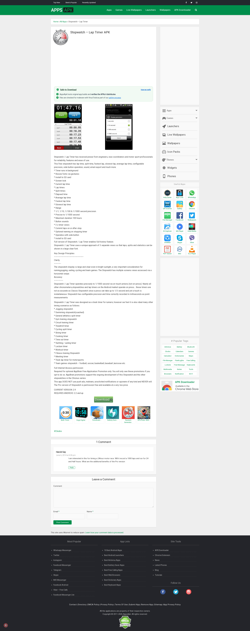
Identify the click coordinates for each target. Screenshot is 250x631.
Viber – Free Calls (60, 589)
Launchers (151, 10)
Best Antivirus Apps (112, 560)
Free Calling (191, 360)
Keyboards (191, 365)
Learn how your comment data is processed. (104, 532)
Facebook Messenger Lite (63, 594)
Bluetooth (191, 347)
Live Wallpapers (134, 10)
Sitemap (158, 605)
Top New (56, 3)
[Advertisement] (103, 64)
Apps (109, 10)
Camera (191, 351)
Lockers (168, 365)
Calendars (179, 351)
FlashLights (179, 360)
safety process (115, 98)
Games (119, 10)
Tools (191, 369)
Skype (55, 575)
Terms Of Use (121, 605)
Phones (171, 176)
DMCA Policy (93, 605)
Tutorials (158, 575)
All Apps (63, 22)
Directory (82, 605)
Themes (170, 159)
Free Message (179, 365)
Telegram (57, 570)
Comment (57, 486)
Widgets (172, 167)
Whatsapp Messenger (62, 550)
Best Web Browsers (112, 575)
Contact (73, 605)
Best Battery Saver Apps (114, 565)
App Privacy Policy (172, 605)
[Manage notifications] (6, 625)
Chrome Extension (162, 555)
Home (55, 22)
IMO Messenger (59, 580)
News (157, 560)
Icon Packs (173, 151)
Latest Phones (161, 565)
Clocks (58, 431)
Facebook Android (60, 585)
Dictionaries (179, 356)
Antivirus (167, 347)
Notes (179, 369)
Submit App (134, 605)
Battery (179, 347)
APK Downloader (182, 10)
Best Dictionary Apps (112, 580)
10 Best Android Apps (113, 550)
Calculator (167, 356)
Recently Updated (89, 3)
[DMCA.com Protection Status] (125, 622)
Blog (157, 570)
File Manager (168, 360)
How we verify (146, 90)
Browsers (167, 374)
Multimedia (168, 369)
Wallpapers (165, 10)
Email (56, 511)
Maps (191, 356)
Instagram (57, 560)
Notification (179, 374)
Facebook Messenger (62, 565)
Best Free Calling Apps (113, 570)
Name (90, 511)
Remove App (147, 605)
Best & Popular (71, 3)
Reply (72, 467)
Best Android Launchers (114, 555)
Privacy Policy (107, 605)
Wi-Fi (191, 374)
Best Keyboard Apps (112, 585)
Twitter (56, 555)
